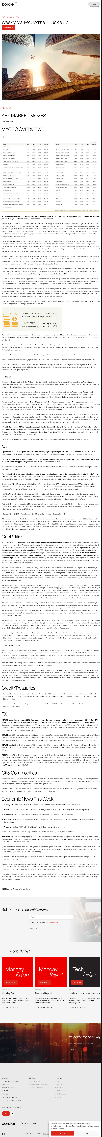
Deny (87, 1133)
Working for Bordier (8, 1087)
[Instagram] (4, 1134)
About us (5, 1078)
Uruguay (58, 1097)
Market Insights (8, 27)
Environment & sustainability (11, 1100)
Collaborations (7, 1084)
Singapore (58, 1084)
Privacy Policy (47, 1134)
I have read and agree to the (46, 922)
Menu (94, 4)
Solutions (5, 1094)
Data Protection (54, 922)
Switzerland (59, 1087)
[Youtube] (7, 1134)
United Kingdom (60, 1094)
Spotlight (5, 1091)
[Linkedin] (2, 1134)
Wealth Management (36, 1087)
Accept (62, 1133)
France (57, 1081)
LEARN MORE (9, 1007)
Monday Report (10, 993)
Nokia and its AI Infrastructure (84, 993)
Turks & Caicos (60, 1091)
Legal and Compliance (9, 1097)
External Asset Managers (10, 1081)
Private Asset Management (38, 1084)
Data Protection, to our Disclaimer (82, 1126)
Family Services (34, 1081)
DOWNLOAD (6, 108)
